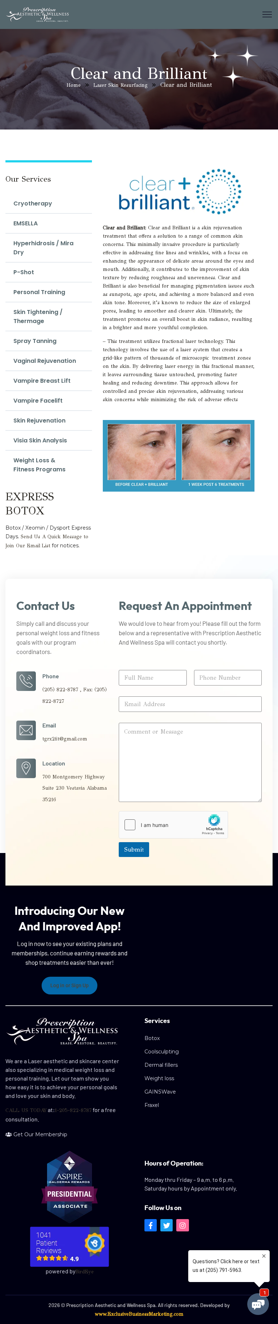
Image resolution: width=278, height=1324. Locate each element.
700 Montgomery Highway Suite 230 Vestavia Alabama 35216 (74, 788)
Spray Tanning (34, 341)
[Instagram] (182, 1225)
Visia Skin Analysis (40, 440)
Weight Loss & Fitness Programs (39, 465)
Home (74, 85)
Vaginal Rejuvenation (44, 361)
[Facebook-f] (150, 1225)
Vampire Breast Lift (42, 381)
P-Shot (23, 272)
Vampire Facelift (38, 400)
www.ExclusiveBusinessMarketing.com (139, 1314)
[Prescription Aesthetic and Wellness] (37, 15)
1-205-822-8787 (73, 1110)
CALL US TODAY (26, 1110)
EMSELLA (25, 223)
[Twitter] (166, 1225)
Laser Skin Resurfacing (120, 85)
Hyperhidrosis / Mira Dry (43, 247)
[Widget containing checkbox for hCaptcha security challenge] (173, 825)
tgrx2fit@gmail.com (64, 739)
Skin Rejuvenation (39, 420)
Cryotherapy (32, 203)
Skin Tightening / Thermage (38, 316)
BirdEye (84, 1272)
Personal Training (39, 292)
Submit (134, 849)
